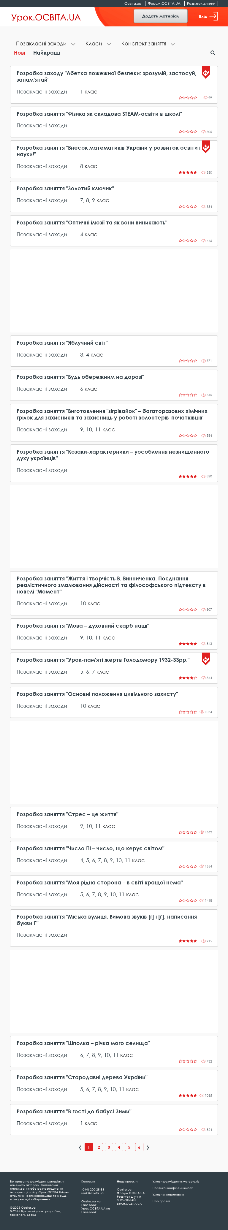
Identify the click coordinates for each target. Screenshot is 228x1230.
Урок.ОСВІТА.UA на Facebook (95, 1210)
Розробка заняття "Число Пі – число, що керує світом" (90, 848)
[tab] (45, 44)
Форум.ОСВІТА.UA (164, 3)
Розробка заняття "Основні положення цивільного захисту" (97, 694)
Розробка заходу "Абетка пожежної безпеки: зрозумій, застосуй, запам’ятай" (107, 76)
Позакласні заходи (42, 91)
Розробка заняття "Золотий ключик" (65, 188)
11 (98, 429)
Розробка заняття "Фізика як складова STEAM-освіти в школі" (99, 114)
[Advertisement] (114, 291)
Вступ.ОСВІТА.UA (129, 1203)
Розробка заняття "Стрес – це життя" (67, 814)
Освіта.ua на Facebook (91, 1203)
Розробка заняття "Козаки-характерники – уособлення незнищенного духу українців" (113, 455)
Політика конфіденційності (173, 1188)
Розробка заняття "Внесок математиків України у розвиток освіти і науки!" (108, 151)
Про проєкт (161, 1201)
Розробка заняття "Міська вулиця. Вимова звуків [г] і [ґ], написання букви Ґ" (107, 920)
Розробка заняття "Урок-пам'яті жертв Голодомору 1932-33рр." (103, 660)
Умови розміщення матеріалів (176, 1181)
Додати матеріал (160, 15)
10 (89, 429)
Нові (19, 52)
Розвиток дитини (201, 3)
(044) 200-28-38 (92, 1189)
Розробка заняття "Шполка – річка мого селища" (83, 1043)
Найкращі (46, 52)
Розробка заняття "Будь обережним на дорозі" (80, 377)
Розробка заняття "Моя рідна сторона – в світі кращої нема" (100, 882)
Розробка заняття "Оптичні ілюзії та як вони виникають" (92, 222)
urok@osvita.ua (92, 1193)
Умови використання (168, 1194)
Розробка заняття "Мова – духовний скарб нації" (83, 626)
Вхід (203, 16)
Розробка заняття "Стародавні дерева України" (82, 1077)
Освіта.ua (132, 3)
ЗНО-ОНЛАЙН (127, 1200)
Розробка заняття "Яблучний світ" (62, 343)
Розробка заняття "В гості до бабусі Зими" (74, 1111)
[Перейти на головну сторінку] (46, 17)
